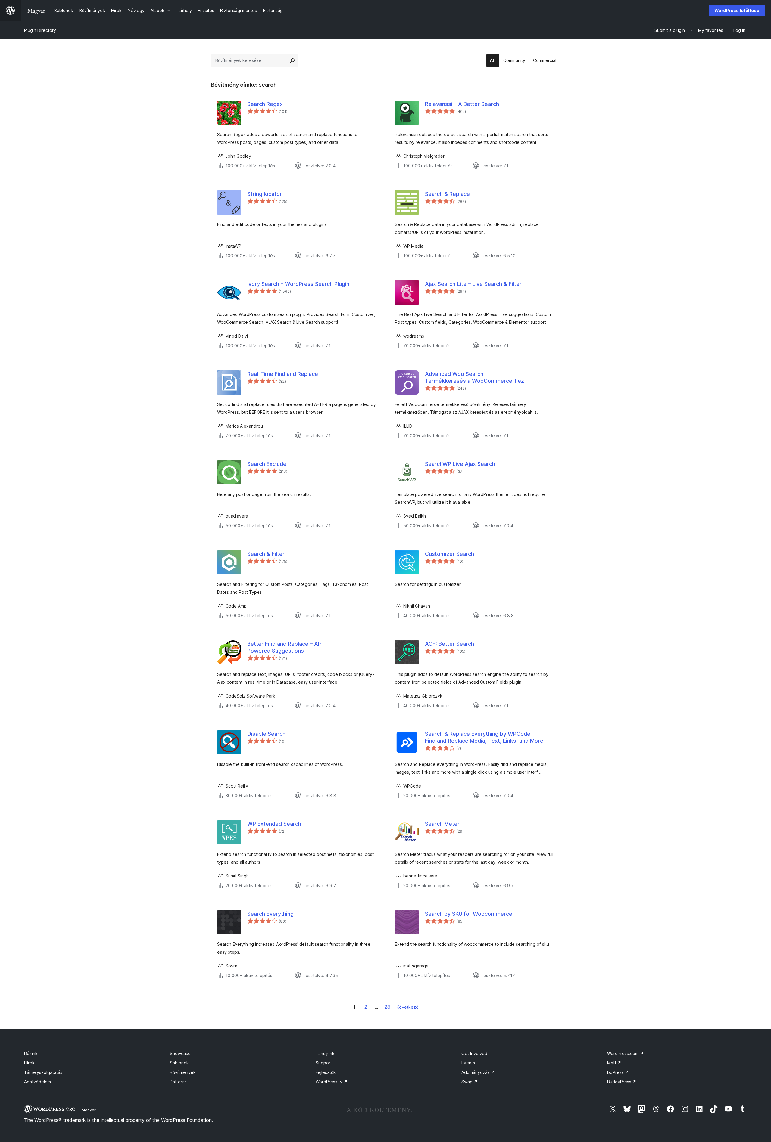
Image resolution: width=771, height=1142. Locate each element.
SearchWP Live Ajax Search (460, 464)
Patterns (178, 1081)
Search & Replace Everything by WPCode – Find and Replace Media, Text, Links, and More (484, 737)
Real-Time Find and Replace (282, 374)
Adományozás (478, 1072)
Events (468, 1062)
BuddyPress (621, 1081)
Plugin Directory (40, 30)
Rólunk (31, 1053)
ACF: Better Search (449, 644)
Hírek (29, 1062)
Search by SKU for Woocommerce (468, 914)
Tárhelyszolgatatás (43, 1072)
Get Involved (474, 1053)
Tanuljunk (325, 1053)
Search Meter (442, 824)
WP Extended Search (274, 824)
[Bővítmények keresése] (292, 60)
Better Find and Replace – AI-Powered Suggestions (284, 647)
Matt (614, 1062)
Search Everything (270, 914)
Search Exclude (266, 464)
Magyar (89, 1109)
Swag (469, 1081)
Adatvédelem (37, 1081)
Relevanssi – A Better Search (462, 104)
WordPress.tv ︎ (332, 1081)
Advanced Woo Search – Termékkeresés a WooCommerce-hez (474, 377)
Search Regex (265, 104)
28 (387, 1007)
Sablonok (179, 1062)
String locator (264, 194)
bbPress (618, 1072)
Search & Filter (266, 554)
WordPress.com (625, 1053)
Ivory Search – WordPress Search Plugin (298, 284)
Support (324, 1062)
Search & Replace (447, 194)
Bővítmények (183, 1072)
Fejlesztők (326, 1072)
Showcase (180, 1053)
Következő (408, 1007)
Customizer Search (449, 554)
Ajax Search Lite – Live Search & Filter (473, 284)
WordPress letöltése (736, 10)
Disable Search (266, 734)
